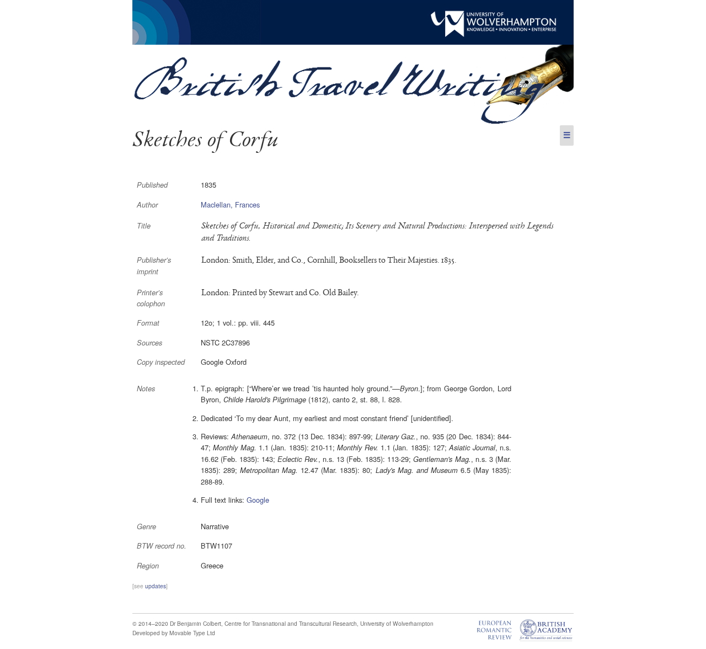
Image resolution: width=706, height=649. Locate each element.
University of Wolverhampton (397, 623)
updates (155, 586)
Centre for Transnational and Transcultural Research (290, 623)
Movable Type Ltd (192, 633)
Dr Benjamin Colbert (195, 623)
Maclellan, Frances (230, 204)
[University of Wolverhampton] (353, 41)
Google (258, 499)
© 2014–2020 (150, 623)
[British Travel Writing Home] (353, 122)
